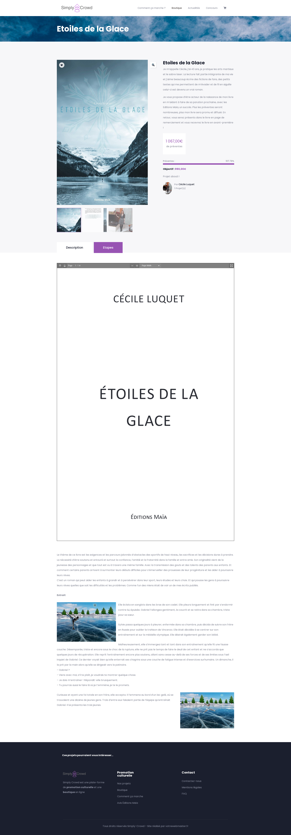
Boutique (177, 8)
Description (74, 247)
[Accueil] (76, 8)
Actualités (194, 8)
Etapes (108, 247)
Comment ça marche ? (152, 8)
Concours (211, 8)
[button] (153, 65)
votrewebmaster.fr (177, 826)
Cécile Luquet (186, 184)
